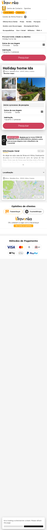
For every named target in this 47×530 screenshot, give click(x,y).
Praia (22, 22)
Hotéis (28, 22)
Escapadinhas (8, 30)
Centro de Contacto (14, 8)
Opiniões (27, 8)
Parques (37, 22)
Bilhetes (31, 30)
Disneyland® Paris (31, 26)
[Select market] (25, 16)
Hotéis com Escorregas (12, 26)
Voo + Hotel (21, 30)
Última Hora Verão (10, 22)
